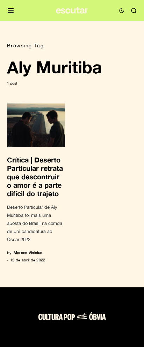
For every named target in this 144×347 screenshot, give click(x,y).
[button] (10, 11)
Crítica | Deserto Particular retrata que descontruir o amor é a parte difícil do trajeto (35, 176)
